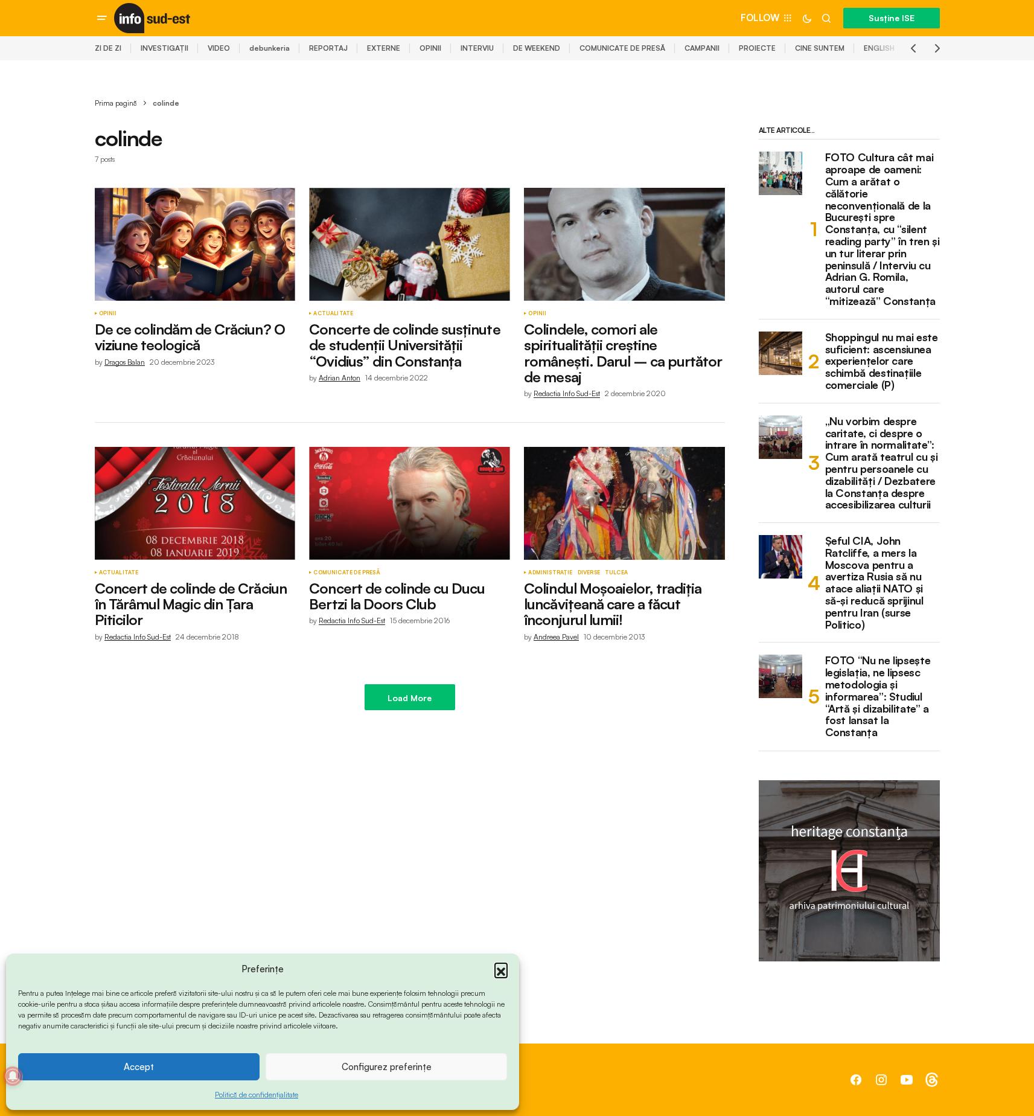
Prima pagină (116, 102)
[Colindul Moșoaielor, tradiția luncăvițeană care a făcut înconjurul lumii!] (624, 503)
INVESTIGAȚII (164, 48)
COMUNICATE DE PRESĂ (622, 48)
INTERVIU (477, 48)
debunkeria (269, 48)
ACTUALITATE (333, 313)
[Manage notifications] (12, 1076)
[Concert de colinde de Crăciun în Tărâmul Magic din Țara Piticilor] (195, 503)
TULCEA (616, 572)
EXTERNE (383, 48)
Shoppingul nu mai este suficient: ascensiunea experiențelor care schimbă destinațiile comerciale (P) (881, 361)
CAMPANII (702, 48)
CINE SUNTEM (819, 48)
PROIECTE (757, 48)
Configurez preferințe (387, 1067)
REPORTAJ (328, 48)
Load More (410, 698)
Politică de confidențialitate (256, 1094)
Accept (139, 1067)
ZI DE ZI (108, 48)
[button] (501, 969)
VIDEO (219, 48)
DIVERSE (589, 572)
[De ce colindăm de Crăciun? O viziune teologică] (195, 244)
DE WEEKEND (536, 48)
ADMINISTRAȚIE (550, 572)
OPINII (430, 48)
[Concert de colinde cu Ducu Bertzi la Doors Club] (409, 503)
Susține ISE (891, 18)
